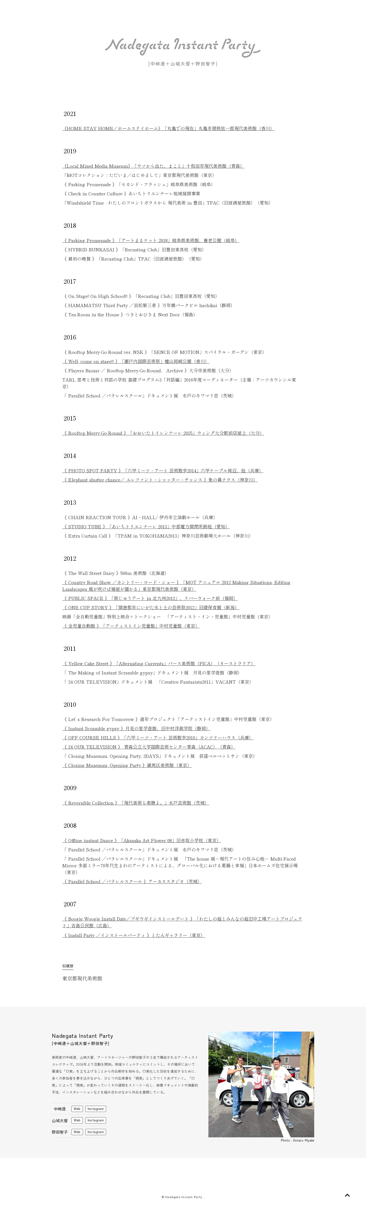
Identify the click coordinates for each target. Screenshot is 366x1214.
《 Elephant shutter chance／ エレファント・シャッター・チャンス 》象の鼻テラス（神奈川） (160, 479)
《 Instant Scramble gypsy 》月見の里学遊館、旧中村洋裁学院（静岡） (136, 728)
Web (77, 1108)
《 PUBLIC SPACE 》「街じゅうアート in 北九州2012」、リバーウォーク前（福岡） (150, 598)
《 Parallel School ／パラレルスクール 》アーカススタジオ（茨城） (132, 881)
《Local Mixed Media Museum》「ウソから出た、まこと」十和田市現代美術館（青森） (153, 166)
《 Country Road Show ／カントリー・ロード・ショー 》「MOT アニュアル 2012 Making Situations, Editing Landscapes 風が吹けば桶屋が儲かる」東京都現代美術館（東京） (176, 585)
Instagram (96, 1108)
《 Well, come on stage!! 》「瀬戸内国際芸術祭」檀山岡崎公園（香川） (135, 361)
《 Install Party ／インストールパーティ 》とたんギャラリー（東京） (133, 935)
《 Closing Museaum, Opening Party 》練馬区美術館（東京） (127, 765)
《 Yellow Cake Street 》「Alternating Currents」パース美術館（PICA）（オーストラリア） (158, 663)
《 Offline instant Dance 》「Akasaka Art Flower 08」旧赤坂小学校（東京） (141, 840)
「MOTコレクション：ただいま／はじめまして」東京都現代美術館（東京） (139, 175)
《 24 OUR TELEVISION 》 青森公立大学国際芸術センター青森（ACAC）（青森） (149, 746)
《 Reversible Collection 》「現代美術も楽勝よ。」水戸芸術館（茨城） (135, 802)
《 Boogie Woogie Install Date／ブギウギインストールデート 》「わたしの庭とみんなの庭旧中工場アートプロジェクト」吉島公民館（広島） (182, 922)
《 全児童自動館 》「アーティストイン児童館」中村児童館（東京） (131, 625)
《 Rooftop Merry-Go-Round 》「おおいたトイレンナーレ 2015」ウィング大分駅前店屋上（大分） (163, 433)
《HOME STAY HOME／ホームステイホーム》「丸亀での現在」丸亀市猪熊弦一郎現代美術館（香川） (168, 128)
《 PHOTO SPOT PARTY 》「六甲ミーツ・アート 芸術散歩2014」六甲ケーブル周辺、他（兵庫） (162, 470)
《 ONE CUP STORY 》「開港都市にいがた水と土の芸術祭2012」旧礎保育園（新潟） (150, 607)
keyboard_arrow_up (347, 1195)
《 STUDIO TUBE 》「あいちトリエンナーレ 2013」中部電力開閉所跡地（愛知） (146, 526)
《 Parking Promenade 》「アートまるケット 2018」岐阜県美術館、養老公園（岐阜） (150, 240)
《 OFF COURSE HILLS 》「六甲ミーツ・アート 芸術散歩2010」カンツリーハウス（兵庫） (157, 737)
